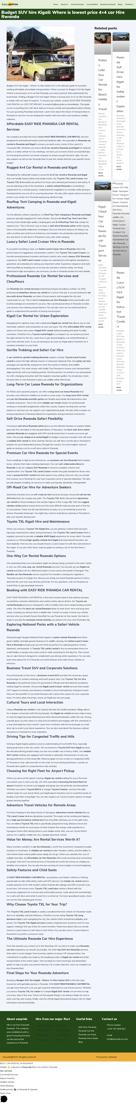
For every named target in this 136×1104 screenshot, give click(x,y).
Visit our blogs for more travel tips (55, 960)
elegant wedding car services (28, 482)
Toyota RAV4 (43, 1035)
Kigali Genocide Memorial (29, 717)
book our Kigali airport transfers (68, 341)
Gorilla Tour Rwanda (52, 368)
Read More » (101, 174)
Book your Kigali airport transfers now (52, 793)
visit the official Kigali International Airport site (60, 998)
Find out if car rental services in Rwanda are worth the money (46, 861)
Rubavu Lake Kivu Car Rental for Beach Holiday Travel (102, 84)
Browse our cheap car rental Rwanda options (59, 578)
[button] (68, 1097)
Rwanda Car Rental (107, 4)
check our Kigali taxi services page (54, 697)
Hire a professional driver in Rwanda (64, 303)
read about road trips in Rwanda (72, 513)
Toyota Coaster (63, 1030)
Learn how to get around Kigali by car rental (54, 338)
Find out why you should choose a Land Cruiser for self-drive (49, 543)
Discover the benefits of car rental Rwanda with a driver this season (39, 694)
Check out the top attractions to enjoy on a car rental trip (48, 509)
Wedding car (43, 1030)
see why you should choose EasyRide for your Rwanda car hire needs (44, 616)
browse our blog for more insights (56, 865)
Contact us (129, 4)
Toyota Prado (62, 1035)
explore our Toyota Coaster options (65, 796)
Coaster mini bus (45, 1025)
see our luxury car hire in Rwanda (51, 271)
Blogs (120, 4)
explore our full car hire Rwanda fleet (28, 159)
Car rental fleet (92, 4)
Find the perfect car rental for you (63, 372)
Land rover (42, 1039)
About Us (64, 4)
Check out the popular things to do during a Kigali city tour (60, 995)
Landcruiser (61, 1025)
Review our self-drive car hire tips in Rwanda (66, 440)
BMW (59, 1039)
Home (55, 4)
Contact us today (60, 612)
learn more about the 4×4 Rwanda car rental (28, 659)
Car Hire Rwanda (77, 4)
